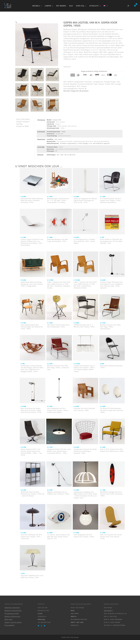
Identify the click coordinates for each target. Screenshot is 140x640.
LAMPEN (48, 6)
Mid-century (72, 126)
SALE (71, 6)
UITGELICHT (94, 6)
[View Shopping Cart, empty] (135, 6)
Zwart (61, 147)
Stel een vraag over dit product (76, 91)
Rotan (61, 149)
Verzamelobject (69, 86)
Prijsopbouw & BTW (12, 613)
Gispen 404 (109, 84)
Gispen (101, 84)
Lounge (118, 84)
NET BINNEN (61, 6)
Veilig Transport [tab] (22, 122)
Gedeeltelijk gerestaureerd (83, 141)
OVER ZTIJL (80, 6)
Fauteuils (88, 82)
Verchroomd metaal (71, 149)
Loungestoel (98, 82)
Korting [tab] (19, 124)
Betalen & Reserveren (12, 616)
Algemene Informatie (12, 607)
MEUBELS (36, 6)
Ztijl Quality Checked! (64, 141)
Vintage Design (110, 82)
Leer (56, 149)
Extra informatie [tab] (23, 119)
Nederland (59, 134)
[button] (41, 5)
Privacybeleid (9, 625)
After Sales (8, 619)
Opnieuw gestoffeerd (101, 141)
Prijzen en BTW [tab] (22, 126)
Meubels (73, 84)
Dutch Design (62, 126)
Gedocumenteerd (64, 136)
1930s (62, 128)
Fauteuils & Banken (85, 84)
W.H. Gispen (82, 86)
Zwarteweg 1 (108, 610)
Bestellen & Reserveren (13, 610)
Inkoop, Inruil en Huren (13, 622)
